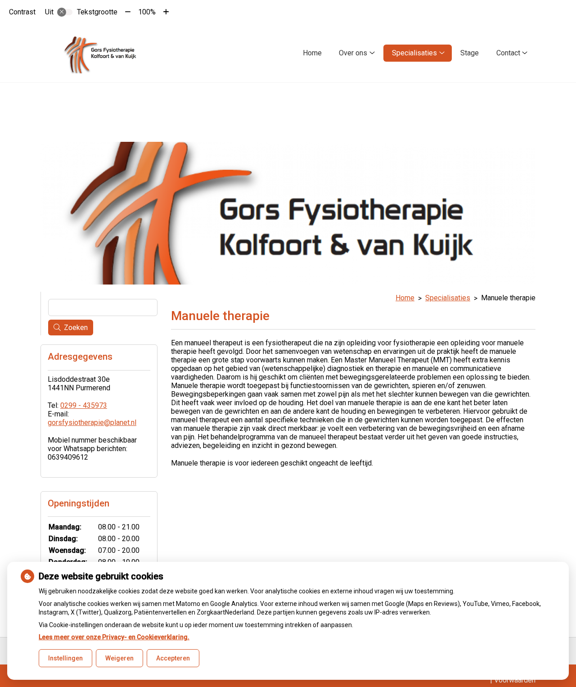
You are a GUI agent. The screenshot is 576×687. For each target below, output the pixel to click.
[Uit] (64, 12)
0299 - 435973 (83, 405)
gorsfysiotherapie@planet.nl (92, 422)
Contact (508, 53)
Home (312, 53)
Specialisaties (414, 53)
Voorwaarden (515, 680)
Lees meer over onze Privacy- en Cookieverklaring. (114, 637)
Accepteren (173, 658)
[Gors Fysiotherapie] (102, 53)
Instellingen (65, 658)
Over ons (353, 53)
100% (147, 12)
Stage (469, 53)
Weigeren (119, 658)
